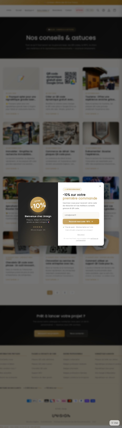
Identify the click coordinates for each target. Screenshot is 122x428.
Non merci (80, 234)
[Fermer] (100, 186)
